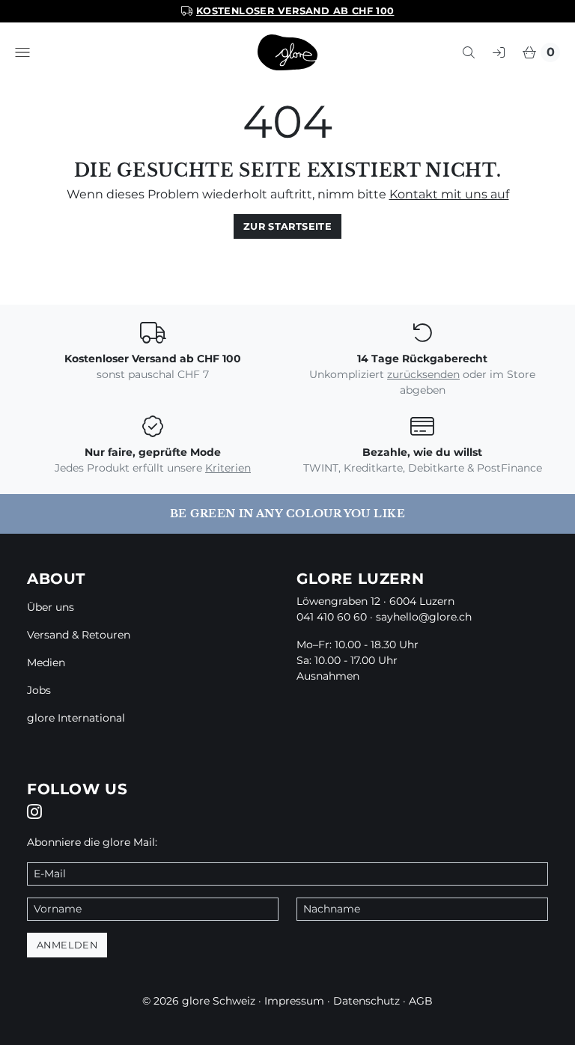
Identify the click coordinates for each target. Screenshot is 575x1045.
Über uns (50, 607)
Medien (46, 662)
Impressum (294, 1001)
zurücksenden (423, 374)
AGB (421, 1001)
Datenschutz (366, 1001)
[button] (22, 52)
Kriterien (228, 468)
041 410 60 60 (331, 617)
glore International (76, 718)
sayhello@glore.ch (424, 617)
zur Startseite (287, 226)
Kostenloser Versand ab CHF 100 (295, 10)
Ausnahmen (327, 676)
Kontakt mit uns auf (449, 194)
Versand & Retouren (78, 635)
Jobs (39, 690)
